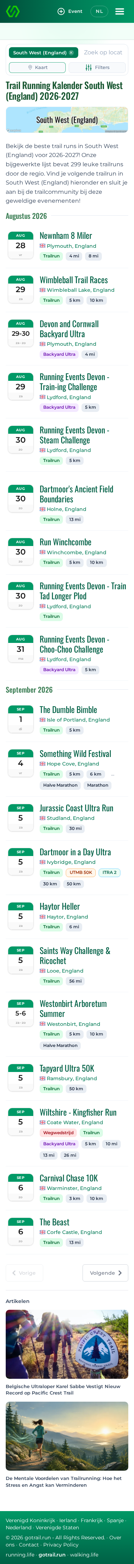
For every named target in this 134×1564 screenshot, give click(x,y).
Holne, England (66, 509)
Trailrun (51, 256)
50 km (74, 883)
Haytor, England (67, 917)
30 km (50, 883)
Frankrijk (92, 1520)
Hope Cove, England (73, 764)
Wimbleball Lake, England (81, 290)
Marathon (97, 785)
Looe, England (65, 971)
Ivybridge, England (71, 862)
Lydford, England (69, 397)
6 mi (74, 926)
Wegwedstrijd (58, 1132)
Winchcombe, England (76, 552)
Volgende (102, 1273)
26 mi (70, 1155)
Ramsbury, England (72, 1078)
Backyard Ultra (59, 354)
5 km (74, 300)
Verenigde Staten (57, 1527)
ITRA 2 (109, 872)
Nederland (18, 1527)
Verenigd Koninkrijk (30, 1520)
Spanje (115, 1520)
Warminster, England (74, 1188)
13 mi (74, 519)
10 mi (111, 1143)
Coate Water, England (75, 1122)
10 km (96, 300)
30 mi (75, 828)
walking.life (84, 1554)
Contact (29, 1544)
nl (99, 11)
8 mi (93, 256)
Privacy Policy (61, 1544)
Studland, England (71, 818)
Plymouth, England (71, 246)
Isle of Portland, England (78, 720)
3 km (74, 1198)
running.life (20, 1554)
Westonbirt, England (73, 1024)
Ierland (67, 1520)
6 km (95, 774)
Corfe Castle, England (74, 1232)
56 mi (75, 981)
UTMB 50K (81, 872)
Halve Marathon (60, 785)
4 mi (74, 256)
